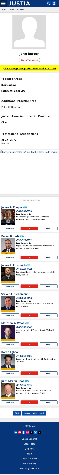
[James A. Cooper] (8, 216)
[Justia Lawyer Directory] (43, 432)
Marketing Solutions (29, 468)
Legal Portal (29, 444)
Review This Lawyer (29, 60)
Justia (3, 10)
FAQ (17, 413)
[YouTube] (19, 432)
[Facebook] (23, 432)
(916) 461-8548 (24, 269)
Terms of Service (29, 458)
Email (48, 228)
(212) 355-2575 (24, 385)
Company (29, 449)
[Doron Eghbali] (8, 361)
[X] (39, 432)
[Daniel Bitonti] (8, 245)
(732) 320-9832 (24, 240)
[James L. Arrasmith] (8, 274)
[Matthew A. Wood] (8, 332)
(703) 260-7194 (24, 298)
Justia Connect (29, 439)
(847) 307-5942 (24, 327)
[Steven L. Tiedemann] (8, 303)
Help (29, 454)
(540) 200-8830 (24, 211)
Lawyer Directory (16, 10)
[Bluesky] (35, 432)
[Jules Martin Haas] (8, 390)
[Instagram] (27, 432)
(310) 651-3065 (24, 356)
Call (29, 228)
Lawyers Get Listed (34, 413)
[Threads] (31, 432)
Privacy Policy (29, 463)
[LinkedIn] (15, 432)
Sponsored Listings (29, 200)
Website (10, 228)
